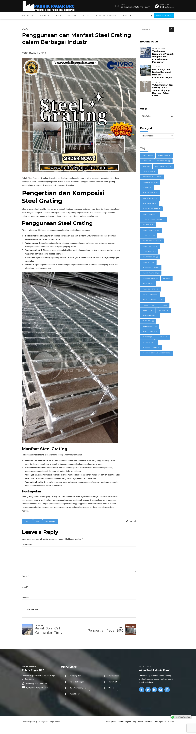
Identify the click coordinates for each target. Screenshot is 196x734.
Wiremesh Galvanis (151, 347)
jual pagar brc (149, 203)
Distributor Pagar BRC (152, 177)
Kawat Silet (148, 262)
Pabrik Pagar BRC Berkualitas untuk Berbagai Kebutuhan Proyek (162, 73)
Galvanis (147, 187)
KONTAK (127, 15)
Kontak (171, 722)
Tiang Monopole (150, 326)
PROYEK (72, 15)
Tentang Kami (110, 722)
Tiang (164, 305)
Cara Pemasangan (163, 166)
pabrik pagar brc (150, 278)
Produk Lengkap (124, 722)
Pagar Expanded (150, 294)
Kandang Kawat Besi (151, 209)
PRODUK (44, 15)
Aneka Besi (148, 155)
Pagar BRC (148, 283)
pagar (166, 278)
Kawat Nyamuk (149, 251)
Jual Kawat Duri (150, 193)
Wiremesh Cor (149, 342)
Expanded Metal (150, 182)
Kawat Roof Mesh (150, 257)
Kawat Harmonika (151, 230)
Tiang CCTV (148, 310)
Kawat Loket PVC (150, 246)
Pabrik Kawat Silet (151, 273)
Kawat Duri (148, 225)
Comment (27, 544)
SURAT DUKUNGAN (106, 15)
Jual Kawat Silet (150, 198)
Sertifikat (148, 722)
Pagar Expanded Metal (152, 299)
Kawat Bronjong (150, 214)
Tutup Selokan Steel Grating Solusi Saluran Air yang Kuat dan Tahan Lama (163, 90)
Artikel (27, 521)
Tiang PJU (147, 337)
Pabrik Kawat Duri (151, 267)
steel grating (109, 182)
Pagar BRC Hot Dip (150, 289)
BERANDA (27, 15)
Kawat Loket (149, 235)
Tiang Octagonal (150, 331)
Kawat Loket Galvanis (152, 241)
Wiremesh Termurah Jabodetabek (156, 353)
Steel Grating (50, 521)
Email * (25, 587)
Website (25, 597)
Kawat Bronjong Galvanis (153, 219)
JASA (58, 15)
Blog (25, 28)
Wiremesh (162, 337)
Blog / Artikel (138, 722)
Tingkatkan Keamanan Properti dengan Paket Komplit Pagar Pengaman (162, 56)
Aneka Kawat (164, 155)
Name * (25, 576)
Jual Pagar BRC (160, 722)
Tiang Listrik (148, 321)
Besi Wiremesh (163, 161)
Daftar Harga (149, 171)
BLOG (86, 15)
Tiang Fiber (163, 310)
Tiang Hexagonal (150, 315)
